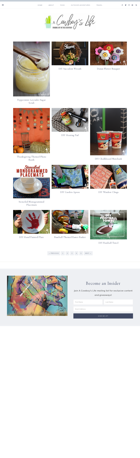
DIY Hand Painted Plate (31, 237)
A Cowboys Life (70, 21)
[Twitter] (126, 2)
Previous (54, 253)
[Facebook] (122, 2)
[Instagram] (132, 2)
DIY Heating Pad (70, 135)
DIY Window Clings (108, 192)
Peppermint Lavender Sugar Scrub (31, 101)
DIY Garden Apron (70, 192)
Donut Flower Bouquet (108, 68)
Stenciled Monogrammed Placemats (31, 203)
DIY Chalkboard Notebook (108, 158)
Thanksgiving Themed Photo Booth (31, 158)
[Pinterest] (129, 2)
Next (88, 253)
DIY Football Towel (108, 242)
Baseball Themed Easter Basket (70, 237)
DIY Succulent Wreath (70, 68)
